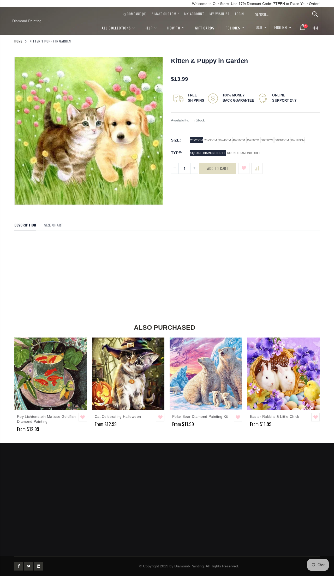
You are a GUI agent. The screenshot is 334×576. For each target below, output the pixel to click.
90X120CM (297, 140)
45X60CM (253, 140)
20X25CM (196, 140)
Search (315, 14)
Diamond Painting (26, 21)
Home (18, 41)
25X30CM (210, 140)
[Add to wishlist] (243, 168)
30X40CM (224, 140)
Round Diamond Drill (244, 153)
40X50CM (238, 140)
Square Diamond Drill (207, 153)
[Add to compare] (257, 168)
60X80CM (267, 140)
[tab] (25, 225)
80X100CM (282, 140)
